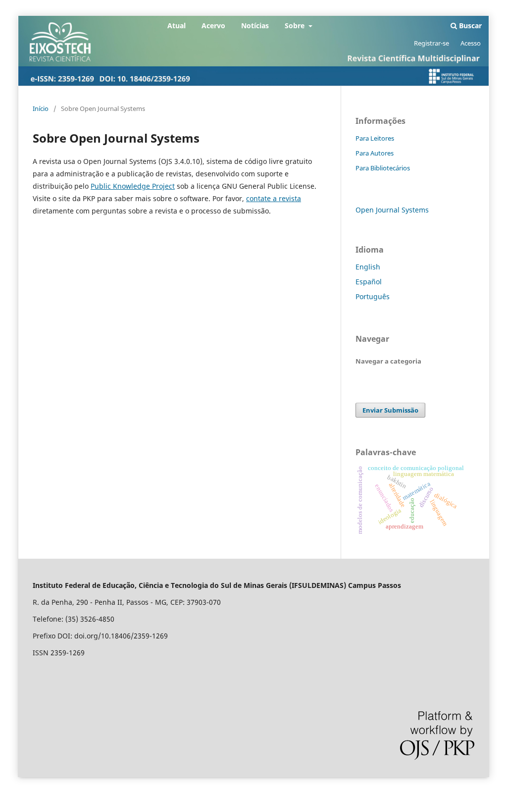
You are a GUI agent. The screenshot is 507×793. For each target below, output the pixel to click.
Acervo (213, 25)
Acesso (470, 43)
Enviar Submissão (390, 410)
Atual (176, 25)
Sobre (295, 25)
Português (372, 296)
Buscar (469, 25)
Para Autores (374, 153)
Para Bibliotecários (382, 167)
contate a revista (273, 198)
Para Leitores (374, 138)
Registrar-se (431, 43)
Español (368, 281)
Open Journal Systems (392, 209)
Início (41, 108)
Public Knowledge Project (133, 186)
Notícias (255, 25)
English (367, 266)
